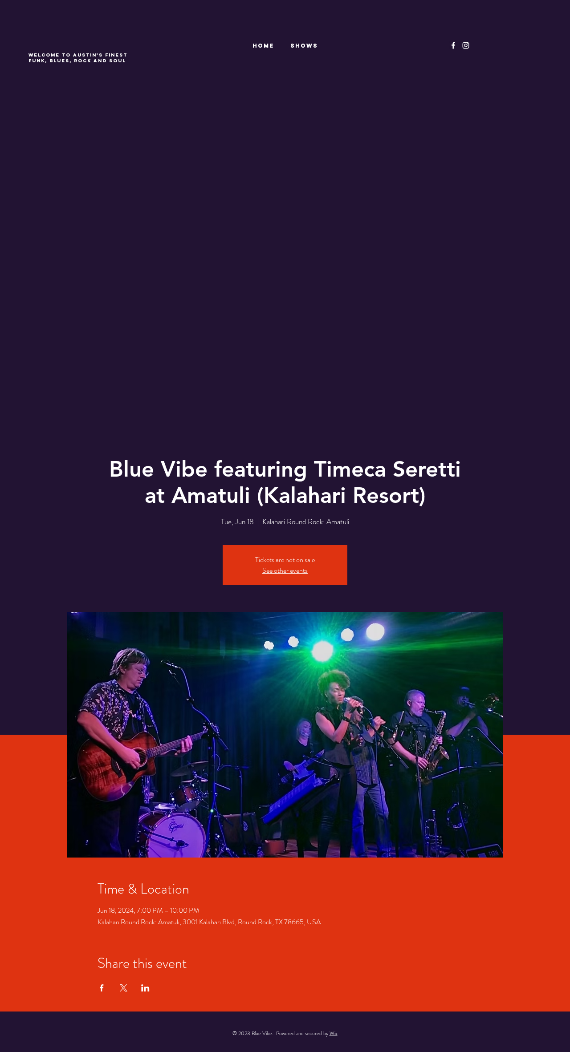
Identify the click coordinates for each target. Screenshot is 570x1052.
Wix (334, 1033)
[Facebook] (453, 45)
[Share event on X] (123, 987)
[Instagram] (465, 45)
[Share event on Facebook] (102, 987)
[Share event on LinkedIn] (145, 987)
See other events (285, 570)
